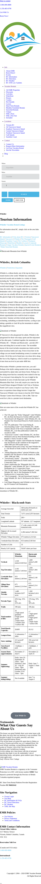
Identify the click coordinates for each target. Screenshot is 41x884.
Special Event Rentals (32, 245)
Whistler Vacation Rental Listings (12, 225)
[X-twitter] (14, 867)
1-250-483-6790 (5, 8)
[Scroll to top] (1, 883)
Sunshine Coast (11, 241)
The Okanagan (26, 239)
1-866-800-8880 (5, 5)
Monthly (19, 243)
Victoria (27, 237)
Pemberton (10, 268)
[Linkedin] (8, 867)
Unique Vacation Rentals (15, 245)
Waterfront (11, 243)
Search (24, 194)
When (3, 172)
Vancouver (9, 239)
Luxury (26, 243)
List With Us (4, 12)
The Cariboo (22, 241)
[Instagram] (20, 867)
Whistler (17, 239)
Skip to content (5, 1)
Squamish (19, 268)
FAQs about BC (17, 237)
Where (3, 163)
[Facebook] (2, 867)
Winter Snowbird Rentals (9, 247)
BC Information (5, 237)
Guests (4, 181)
